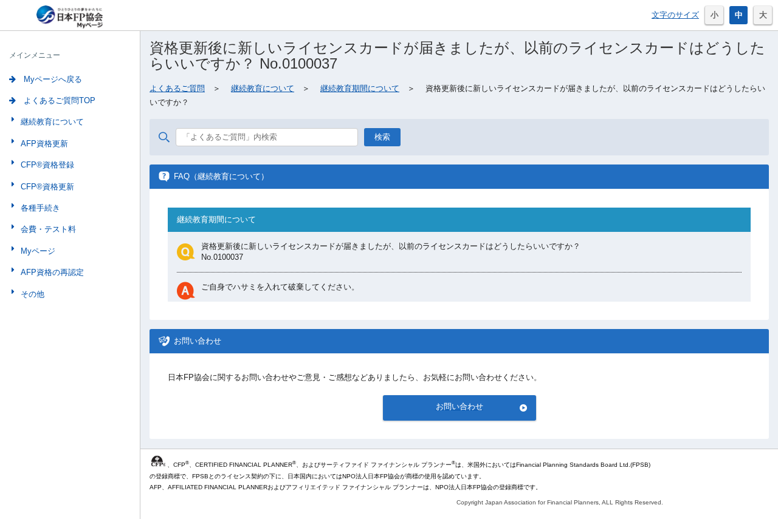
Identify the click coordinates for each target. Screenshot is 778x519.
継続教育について (52, 121)
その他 (32, 294)
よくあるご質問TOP (58, 100)
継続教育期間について (359, 88)
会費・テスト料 (48, 229)
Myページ (38, 251)
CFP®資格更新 (47, 186)
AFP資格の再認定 (52, 272)
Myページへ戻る (51, 79)
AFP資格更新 (44, 143)
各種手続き (40, 207)
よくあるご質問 (177, 88)
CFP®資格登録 (47, 164)
